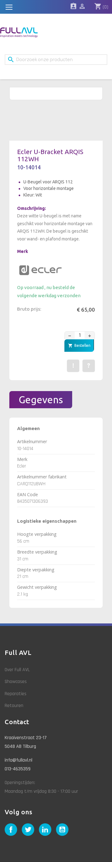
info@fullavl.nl (18, 760)
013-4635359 (17, 769)
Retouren (14, 705)
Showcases (16, 681)
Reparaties (15, 693)
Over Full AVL (17, 669)
